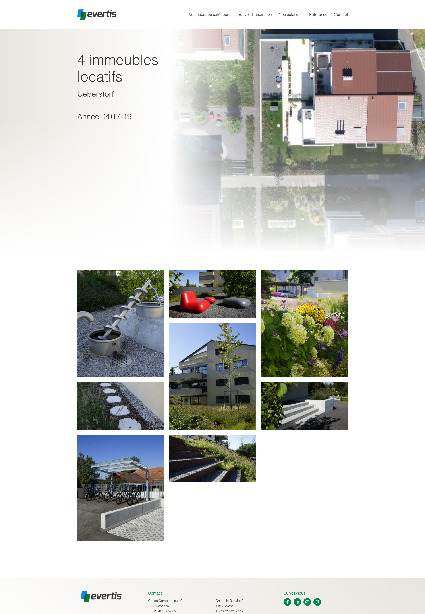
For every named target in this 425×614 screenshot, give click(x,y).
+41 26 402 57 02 (163, 611)
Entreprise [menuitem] (318, 14)
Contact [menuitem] (341, 14)
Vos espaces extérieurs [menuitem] (209, 14)
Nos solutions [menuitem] (291, 14)
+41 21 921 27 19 (230, 611)
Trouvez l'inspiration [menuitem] (254, 14)
